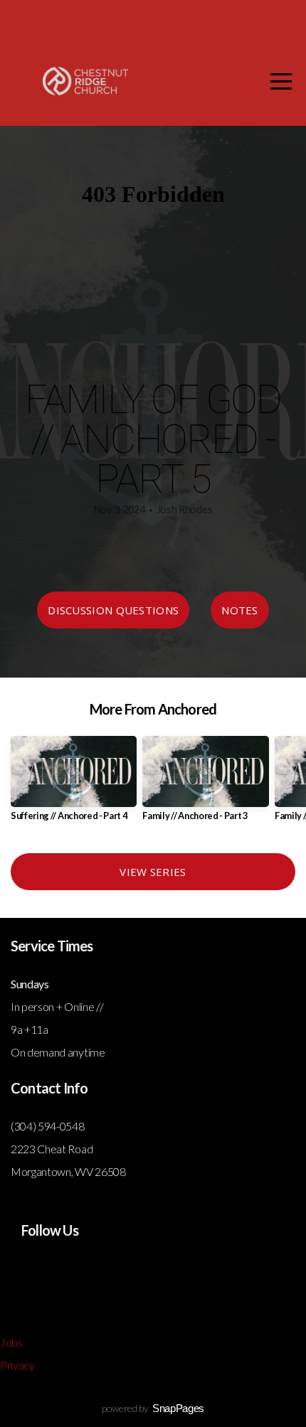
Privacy (17, 1365)
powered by (153, 1408)
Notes (239, 610)
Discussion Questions (113, 610)
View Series (153, 872)
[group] (74, 784)
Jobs (11, 1342)
